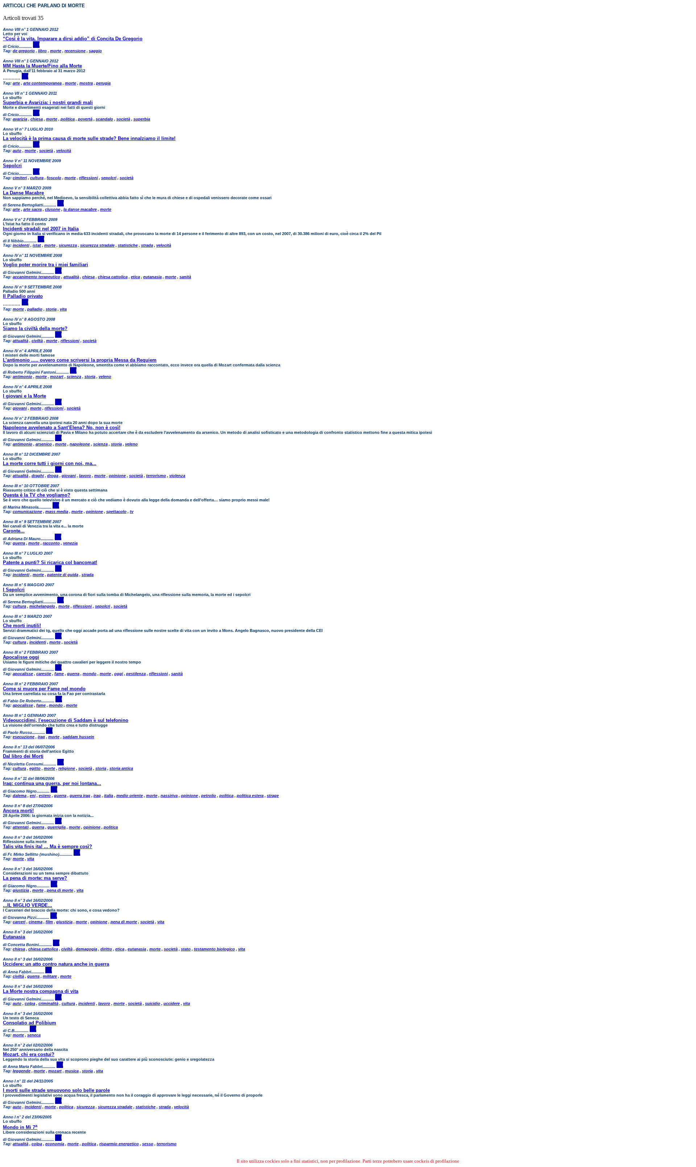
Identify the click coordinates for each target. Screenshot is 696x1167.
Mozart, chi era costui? (28, 1054)
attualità (71, 277)
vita (63, 309)
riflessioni (88, 178)
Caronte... (14, 531)
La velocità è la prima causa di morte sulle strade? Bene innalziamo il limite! (89, 138)
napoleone (80, 444)
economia (54, 1144)
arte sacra (32, 209)
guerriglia (56, 827)
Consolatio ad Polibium (29, 1023)
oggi (118, 673)
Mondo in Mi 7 (20, 1127)
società (123, 119)
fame (59, 673)
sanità (185, 277)
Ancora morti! (18, 810)
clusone (52, 209)
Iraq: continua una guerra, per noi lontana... (52, 783)
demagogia (86, 949)
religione (66, 768)
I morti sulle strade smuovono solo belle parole (56, 1090)
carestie (43, 673)
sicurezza (68, 245)
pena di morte (60, 890)
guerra (19, 543)
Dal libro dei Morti (23, 756)
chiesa (36, 119)
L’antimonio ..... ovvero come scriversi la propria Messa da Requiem (80, 360)
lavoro (85, 475)
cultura (37, 178)
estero (45, 795)
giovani (20, 408)
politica (68, 119)
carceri (19, 922)
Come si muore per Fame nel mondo (44, 688)
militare (50, 976)
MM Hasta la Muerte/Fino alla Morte (42, 66)
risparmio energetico (119, 1144)
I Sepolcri (14, 589)
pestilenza (136, 673)
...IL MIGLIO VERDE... (27, 905)
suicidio (152, 1003)
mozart (56, 376)
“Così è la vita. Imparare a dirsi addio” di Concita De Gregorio (72, 38)
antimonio (22, 376)
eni (33, 795)
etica (135, 277)
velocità (63, 150)
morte (55, 51)
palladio (34, 309)
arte (16, 83)
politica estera (250, 795)
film (49, 922)
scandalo (104, 119)
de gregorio (24, 51)
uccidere (171, 1003)
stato (186, 949)
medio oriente (129, 795)
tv (131, 511)
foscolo (54, 178)
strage (273, 795)
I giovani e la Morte (24, 396)
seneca (34, 1035)
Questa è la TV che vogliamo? (36, 495)
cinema (35, 922)
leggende (21, 1071)
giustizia (21, 890)
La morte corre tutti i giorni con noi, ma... (49, 463)
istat (37, 245)
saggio (95, 51)
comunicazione (27, 511)
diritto (106, 949)
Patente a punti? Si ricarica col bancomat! (50, 562)
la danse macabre (80, 209)
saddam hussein (78, 737)
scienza (74, 376)
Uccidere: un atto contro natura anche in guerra (56, 964)
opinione (117, 475)
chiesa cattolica (113, 277)
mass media (56, 511)
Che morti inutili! (22, 625)
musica (72, 1071)
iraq (41, 737)
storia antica (121, 768)
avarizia (20, 119)
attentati (21, 827)
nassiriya (169, 795)
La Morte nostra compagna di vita (40, 991)
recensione (75, 51)
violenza (177, 475)
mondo (89, 673)
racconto (51, 543)
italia (108, 795)
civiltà (37, 340)
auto (17, 150)
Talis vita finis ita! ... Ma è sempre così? (47, 846)
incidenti (21, 245)
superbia (141, 119)
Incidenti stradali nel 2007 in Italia (41, 228)
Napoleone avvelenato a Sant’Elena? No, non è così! (61, 427)
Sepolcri (12, 165)
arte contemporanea (42, 83)
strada (147, 245)
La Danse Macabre (23, 193)
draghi (38, 475)
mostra (86, 83)
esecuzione (23, 737)
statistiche (128, 245)
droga (52, 475)
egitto (35, 768)
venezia (70, 543)
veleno (105, 376)
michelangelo (42, 606)
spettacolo (116, 511)
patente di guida (62, 574)
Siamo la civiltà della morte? (35, 328)
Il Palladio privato (23, 296)
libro (42, 51)
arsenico (44, 444)
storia (51, 309)
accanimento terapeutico (36, 277)
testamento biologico (214, 949)
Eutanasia (14, 937)
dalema (19, 795)
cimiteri (20, 178)
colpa (30, 1003)
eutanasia (152, 277)
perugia (103, 83)
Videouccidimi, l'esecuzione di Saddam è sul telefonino (65, 720)
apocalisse (23, 673)
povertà (85, 119)
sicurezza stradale (97, 245)
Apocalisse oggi (21, 657)
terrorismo (156, 475)
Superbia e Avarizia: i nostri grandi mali (48, 102)
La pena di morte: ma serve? (35, 878)
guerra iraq (80, 795)
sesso (147, 1144)
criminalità (48, 1003)
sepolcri (108, 178)
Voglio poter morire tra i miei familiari (45, 264)
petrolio (208, 795)
